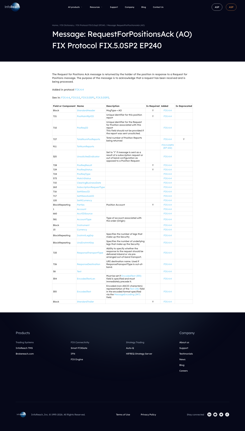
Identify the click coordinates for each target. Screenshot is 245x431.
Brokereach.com (25, 353)
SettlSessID (83, 191)
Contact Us (158, 7)
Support (114, 7)
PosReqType (83, 174)
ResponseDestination (88, 264)
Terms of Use (123, 414)
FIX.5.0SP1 (87, 97)
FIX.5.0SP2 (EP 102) (168, 146)
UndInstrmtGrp (85, 242)
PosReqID (82, 127)
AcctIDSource (84, 213)
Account (81, 209)
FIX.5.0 (75, 97)
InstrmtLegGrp (85, 235)
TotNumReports (85, 146)
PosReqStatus (84, 169)
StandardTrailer (85, 301)
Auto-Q (130, 348)
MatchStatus (84, 178)
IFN (73, 353)
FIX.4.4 (79, 89)
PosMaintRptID (85, 116)
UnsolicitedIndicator (88, 156)
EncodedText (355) (131, 275)
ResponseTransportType (90, 252)
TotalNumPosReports (88, 139)
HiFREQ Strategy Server (139, 353)
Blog (143, 7)
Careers (183, 370)
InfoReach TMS (24, 348)
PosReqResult (84, 165)
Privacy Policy (148, 414)
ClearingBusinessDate (89, 182)
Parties (81, 204)
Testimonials (186, 353)
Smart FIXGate (79, 348)
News (182, 359)
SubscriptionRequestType (91, 187)
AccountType (84, 219)
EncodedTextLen (86, 278)
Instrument (83, 225)
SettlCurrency (84, 200)
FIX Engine (77, 359)
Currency (82, 229)
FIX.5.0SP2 (102, 97)
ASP (217, 7)
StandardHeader (86, 110)
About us (184, 342)
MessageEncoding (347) (127, 294)
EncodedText (84, 291)
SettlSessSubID (85, 196)
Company (129, 7)
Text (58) (134, 288)
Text (79, 271)
